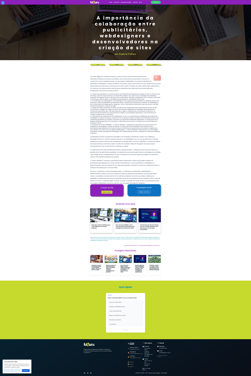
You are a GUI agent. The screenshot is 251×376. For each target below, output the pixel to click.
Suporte (135, 2)
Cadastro (116, 2)
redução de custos (137, 238)
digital (150, 237)
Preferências (8, 370)
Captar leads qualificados (115, 311)
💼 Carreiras (130, 366)
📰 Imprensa (130, 364)
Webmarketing (119, 12)
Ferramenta (109, 238)
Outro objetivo (112, 324)
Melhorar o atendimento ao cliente (117, 315)
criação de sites (120, 237)
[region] (17, 366)
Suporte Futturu (127, 54)
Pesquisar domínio (126, 2)
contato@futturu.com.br (165, 352)
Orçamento (156, 2)
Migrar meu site (144, 192)
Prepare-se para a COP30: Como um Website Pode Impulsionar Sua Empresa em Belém (154, 268)
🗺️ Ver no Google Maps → (146, 369)
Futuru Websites (116, 238)
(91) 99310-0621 (163, 348)
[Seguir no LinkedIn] (88, 373)
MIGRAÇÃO (117, 64)
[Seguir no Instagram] (91, 373)
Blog (140, 2)
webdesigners (93, 240)
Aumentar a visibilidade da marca (117, 306)
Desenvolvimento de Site (131, 10)
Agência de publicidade (108, 10)
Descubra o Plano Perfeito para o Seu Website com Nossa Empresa (100, 226)
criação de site (112, 237)
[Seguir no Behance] (85, 373)
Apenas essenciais (16, 370)
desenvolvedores (145, 237)
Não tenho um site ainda (115, 319)
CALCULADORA (155, 64)
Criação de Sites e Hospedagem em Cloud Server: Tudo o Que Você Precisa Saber (96, 268)
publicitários (129, 238)
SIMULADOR (136, 64)
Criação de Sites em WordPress (132, 237)
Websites (100, 240)
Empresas (103, 238)
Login (110, 2)
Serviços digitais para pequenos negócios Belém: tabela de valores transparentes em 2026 (111, 269)
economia (98, 238)
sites (146, 238)
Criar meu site (107, 192)
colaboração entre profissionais (101, 237)
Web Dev (148, 10)
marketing (123, 238)
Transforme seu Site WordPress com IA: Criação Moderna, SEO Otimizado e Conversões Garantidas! (149, 227)
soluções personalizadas (153, 238)
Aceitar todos (25, 370)
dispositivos (156, 237)
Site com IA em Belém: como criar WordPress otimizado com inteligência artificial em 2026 (125, 226)
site (143, 238)
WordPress (105, 240)
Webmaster (133, 12)
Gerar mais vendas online (115, 302)
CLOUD (98, 64)
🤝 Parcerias (130, 362)
